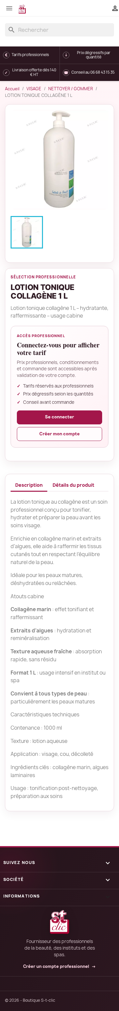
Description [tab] (29, 485)
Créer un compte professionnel (59, 966)
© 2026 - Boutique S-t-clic (30, 1000)
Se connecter (59, 417)
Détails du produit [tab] (73, 485)
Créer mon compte (59, 434)
